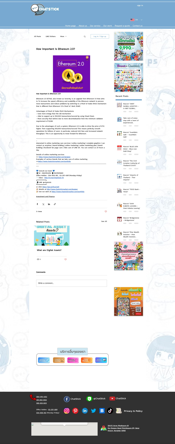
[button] (78, 250)
